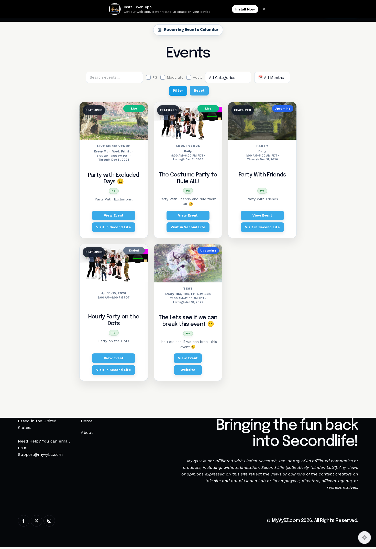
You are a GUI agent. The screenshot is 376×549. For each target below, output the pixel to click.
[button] (347, 538)
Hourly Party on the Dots (113, 320)
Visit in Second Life (113, 227)
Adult (197, 77)
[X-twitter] (36, 521)
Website (188, 370)
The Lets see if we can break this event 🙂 (188, 321)
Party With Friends (262, 175)
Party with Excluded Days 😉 (113, 178)
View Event (114, 215)
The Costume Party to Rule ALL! (188, 178)
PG (154, 77)
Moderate (175, 77)
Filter (178, 90)
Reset (199, 90)
